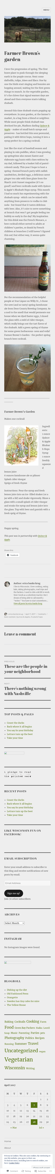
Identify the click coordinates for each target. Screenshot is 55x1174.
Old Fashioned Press (17, 993)
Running (9, 1044)
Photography (14, 1038)
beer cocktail (9, 617)
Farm (43, 1021)
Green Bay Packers (25, 1028)
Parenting (24, 1033)
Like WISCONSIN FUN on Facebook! (22, 832)
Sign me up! (13, 893)
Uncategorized (21, 1051)
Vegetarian (19, 1059)
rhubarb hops (37, 617)
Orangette (12, 997)
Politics (29, 1038)
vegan (42, 1051)
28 (34, 1122)
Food (9, 1027)
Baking (9, 1021)
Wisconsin (15, 1067)
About (7, 1148)
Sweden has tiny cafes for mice (23, 1001)
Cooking (32, 1021)
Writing (30, 1068)
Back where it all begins (19, 726)
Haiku (39, 1028)
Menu (46, 10)
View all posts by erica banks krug (28, 603)
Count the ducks (15, 722)
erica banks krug (15, 614)
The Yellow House (16, 1005)
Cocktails (42, 614)
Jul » (41, 1127)
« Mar (13, 1127)
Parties (35, 1032)
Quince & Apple (23, 617)
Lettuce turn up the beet (20, 734)
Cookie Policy (14, 1163)
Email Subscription (20, 858)
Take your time (15, 738)
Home (7, 1141)
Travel (33, 1043)
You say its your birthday (20, 730)
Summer (21, 1044)
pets (42, 1033)
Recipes (39, 1038)
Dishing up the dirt (17, 990)
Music (14, 1033)
